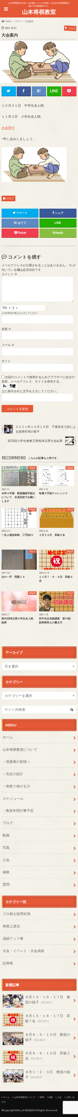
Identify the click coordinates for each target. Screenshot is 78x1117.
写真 (6, 847)
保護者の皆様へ (18, 761)
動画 (6, 835)
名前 (6, 329)
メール (8, 345)
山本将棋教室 (39, 11)
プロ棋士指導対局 (16, 914)
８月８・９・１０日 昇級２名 (47, 1055)
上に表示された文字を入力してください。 (30, 391)
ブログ (10, 198)
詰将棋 (8, 963)
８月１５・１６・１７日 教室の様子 (47, 999)
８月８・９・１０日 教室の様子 (47, 1037)
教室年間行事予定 (20, 810)
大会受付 (8, 128)
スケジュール (13, 798)
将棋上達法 (11, 926)
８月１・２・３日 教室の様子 (47, 1074)
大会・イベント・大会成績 (23, 951)
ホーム (8, 737)
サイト (6, 361)
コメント (9, 274)
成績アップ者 (13, 938)
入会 (6, 860)
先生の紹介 (14, 774)
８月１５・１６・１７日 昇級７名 (47, 1018)
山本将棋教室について (20, 749)
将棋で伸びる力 (18, 786)
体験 (6, 872)
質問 (6, 884)
